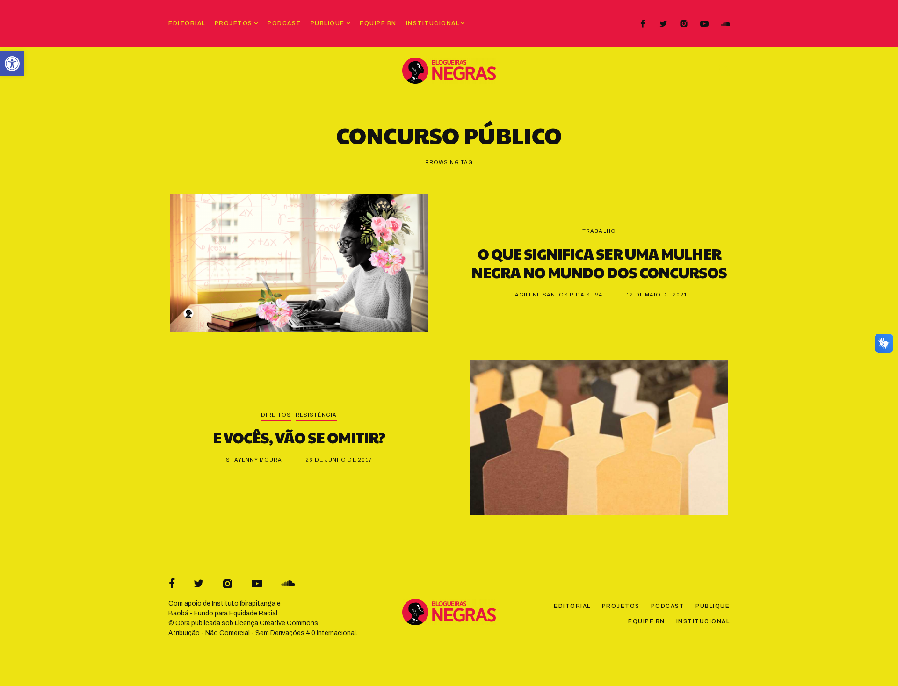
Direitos (276, 415)
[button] (12, 63)
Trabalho (599, 231)
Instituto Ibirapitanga (243, 603)
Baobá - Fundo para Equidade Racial (222, 613)
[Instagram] (684, 24)
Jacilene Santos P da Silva (557, 294)
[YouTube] (704, 24)
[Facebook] (642, 24)
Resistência (316, 415)
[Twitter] (663, 24)
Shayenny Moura (254, 459)
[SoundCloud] (725, 24)
